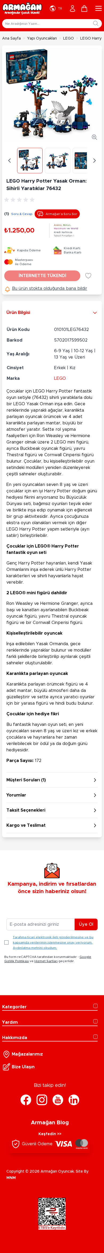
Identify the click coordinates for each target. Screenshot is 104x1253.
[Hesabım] (72, 8)
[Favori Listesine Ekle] (88, 275)
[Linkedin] (74, 1100)
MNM (11, 1178)
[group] (20, 200)
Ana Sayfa (11, 38)
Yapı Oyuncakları (42, 38)
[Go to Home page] (22, 8)
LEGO (68, 38)
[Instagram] (42, 1100)
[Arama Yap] (96, 23)
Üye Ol (86, 924)
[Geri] (9, 160)
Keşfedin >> (49, 1134)
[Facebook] (26, 1100)
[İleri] (94, 160)
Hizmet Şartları (46, 961)
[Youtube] (58, 1100)
